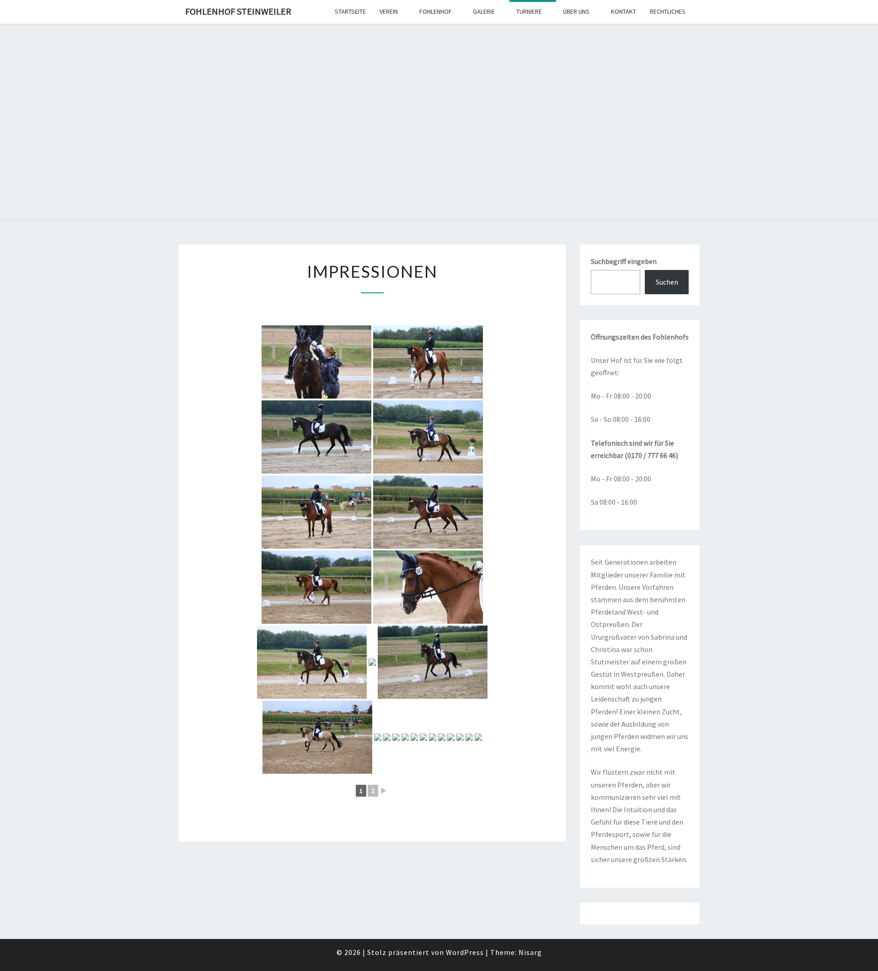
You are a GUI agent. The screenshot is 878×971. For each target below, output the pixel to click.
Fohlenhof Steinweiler (238, 11)
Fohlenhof (435, 11)
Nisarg (530, 952)
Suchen (667, 281)
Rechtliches (667, 11)
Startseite (350, 11)
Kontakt (623, 11)
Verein (389, 11)
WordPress (465, 952)
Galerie (484, 11)
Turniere (529, 11)
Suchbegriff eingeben (624, 261)
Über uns (576, 11)
